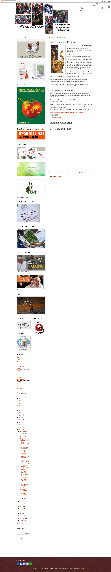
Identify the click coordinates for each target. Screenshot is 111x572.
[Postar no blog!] (52, 115)
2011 (20, 523)
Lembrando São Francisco (24, 497)
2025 (20, 398)
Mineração (19, 381)
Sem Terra (19, 386)
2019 (20, 412)
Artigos (18, 357)
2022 (20, 405)
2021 (20, 408)
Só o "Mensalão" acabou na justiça (24, 486)
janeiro (22, 520)
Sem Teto (19, 388)
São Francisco (57, 117)
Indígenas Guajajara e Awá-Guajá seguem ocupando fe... (24, 492)
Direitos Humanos (21, 362)
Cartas (18, 359)
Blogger (82, 568)
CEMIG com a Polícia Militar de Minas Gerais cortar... (24, 473)
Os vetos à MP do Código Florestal (24, 460)
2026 (20, 396)
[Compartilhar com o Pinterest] (57, 115)
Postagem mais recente (56, 173)
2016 (20, 420)
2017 (20, 417)
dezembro (22, 431)
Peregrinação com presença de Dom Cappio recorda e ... (24, 479)
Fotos (18, 364)
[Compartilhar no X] (54, 115)
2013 (20, 427)
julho (21, 506)
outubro (22, 436)
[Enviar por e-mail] (51, 115)
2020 (20, 410)
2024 (20, 401)
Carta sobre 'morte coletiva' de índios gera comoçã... (24, 449)
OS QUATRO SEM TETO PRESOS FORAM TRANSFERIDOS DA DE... (24, 466)
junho (21, 508)
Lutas (18, 375)
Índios (18, 370)
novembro (22, 434)
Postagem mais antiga (86, 173)
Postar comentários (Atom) (59, 176)
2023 (20, 403)
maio (21, 511)
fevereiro (22, 518)
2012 (20, 429)
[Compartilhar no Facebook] (56, 115)
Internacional (20, 372)
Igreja (18, 368)
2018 (20, 415)
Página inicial (71, 173)
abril (21, 513)
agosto (22, 504)
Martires (19, 377)
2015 (20, 422)
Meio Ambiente (20, 379)
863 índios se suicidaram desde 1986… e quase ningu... (24, 455)
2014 (20, 424)
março (22, 515)
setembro (22, 501)
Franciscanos (20, 366)
